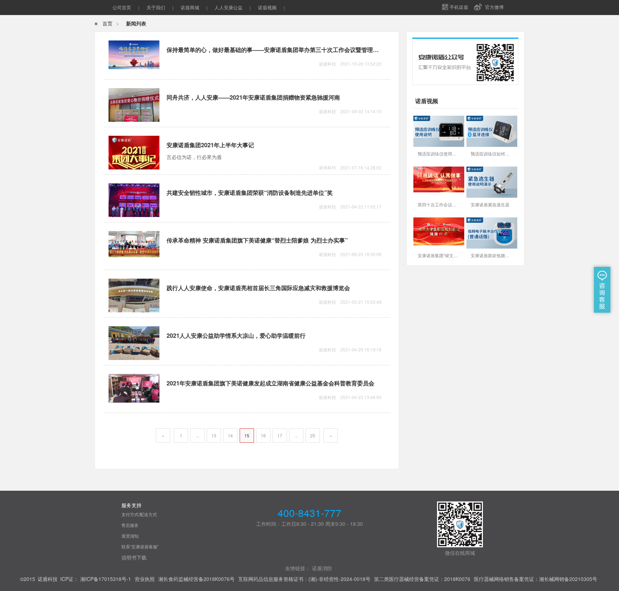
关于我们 (156, 7)
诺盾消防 (322, 568)
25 (312, 435)
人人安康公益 (229, 7)
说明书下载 (134, 557)
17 (279, 435)
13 (213, 435)
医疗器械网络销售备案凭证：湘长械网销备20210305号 (535, 578)
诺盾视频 (267, 7)
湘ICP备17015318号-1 (105, 578)
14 (230, 435)
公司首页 (121, 7)
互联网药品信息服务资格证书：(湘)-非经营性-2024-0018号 (304, 578)
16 (263, 435)
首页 (107, 23)
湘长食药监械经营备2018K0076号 (196, 578)
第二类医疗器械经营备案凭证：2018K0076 (422, 578)
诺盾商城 (190, 7)
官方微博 (494, 7)
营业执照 (145, 578)
